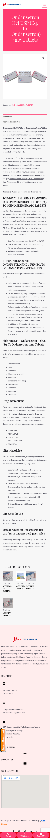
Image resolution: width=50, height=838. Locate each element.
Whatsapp (25, 836)
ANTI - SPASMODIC (18, 105)
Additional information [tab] (11, 122)
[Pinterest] (37, 831)
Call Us (8, 836)
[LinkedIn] (31, 831)
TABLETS (29, 105)
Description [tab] (7, 116)
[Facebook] (14, 831)
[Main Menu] (44, 4)
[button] (43, 58)
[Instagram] (19, 831)
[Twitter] (25, 831)
